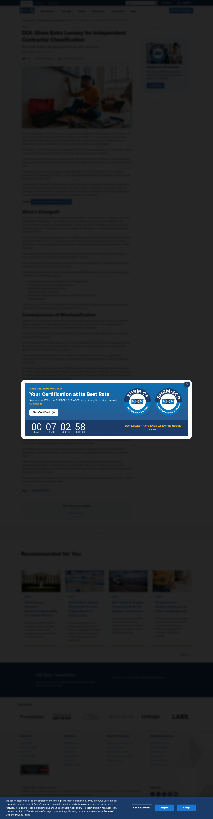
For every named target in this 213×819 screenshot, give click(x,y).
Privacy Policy (22, 814)
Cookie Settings (142, 808)
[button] (43, 412)
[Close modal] (187, 384)
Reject (164, 808)
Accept (186, 808)
